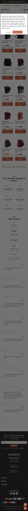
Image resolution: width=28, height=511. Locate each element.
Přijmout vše (17, 32)
